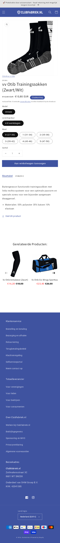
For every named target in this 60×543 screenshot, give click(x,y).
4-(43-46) (27, 141)
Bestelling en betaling (16, 329)
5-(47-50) (45, 141)
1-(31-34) (27, 135)
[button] (3, 12)
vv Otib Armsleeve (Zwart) (15, 279)
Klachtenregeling (14, 355)
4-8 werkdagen (13, 123)
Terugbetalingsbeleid (16, 349)
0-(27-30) (10, 135)
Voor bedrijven (13, 400)
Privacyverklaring (14, 445)
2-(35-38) (45, 135)
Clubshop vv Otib (8, 76)
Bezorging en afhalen (16, 335)
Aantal (5, 148)
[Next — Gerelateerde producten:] (53, 273)
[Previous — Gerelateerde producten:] (6, 273)
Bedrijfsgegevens (14, 431)
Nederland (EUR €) (28, 517)
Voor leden (11, 393)
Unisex (8, 112)
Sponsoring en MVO (15, 438)
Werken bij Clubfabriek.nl (18, 425)
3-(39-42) (10, 141)
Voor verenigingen (15, 387)
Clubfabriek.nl (26, 537)
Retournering (12, 342)
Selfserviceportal (14, 362)
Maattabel (7, 176)
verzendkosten (25, 101)
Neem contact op (14, 368)
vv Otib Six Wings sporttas (45, 279)
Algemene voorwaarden (17, 451)
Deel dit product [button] (13, 216)
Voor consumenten (15, 407)
